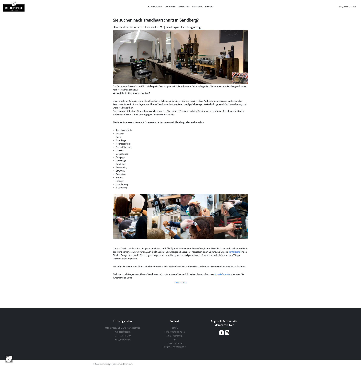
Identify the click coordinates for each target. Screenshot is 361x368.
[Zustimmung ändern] (9, 359)
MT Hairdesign (155, 6)
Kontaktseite (234, 251)
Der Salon (170, 6)
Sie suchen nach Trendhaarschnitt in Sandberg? (156, 20)
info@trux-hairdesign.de (174, 346)
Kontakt (209, 6)
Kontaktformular (222, 274)
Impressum (128, 364)
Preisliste (197, 6)
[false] (180, 286)
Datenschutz (118, 364)
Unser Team (184, 6)
